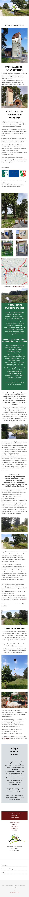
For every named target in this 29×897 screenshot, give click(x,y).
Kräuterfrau (23, 159)
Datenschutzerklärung (7, 869)
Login (2, 872)
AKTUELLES (14, 824)
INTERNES (14, 830)
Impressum (4, 865)
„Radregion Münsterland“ (19, 286)
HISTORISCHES (14, 828)
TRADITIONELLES (14, 826)
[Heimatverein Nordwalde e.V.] (14, 8)
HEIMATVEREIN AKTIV (14, 822)
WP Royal (14, 887)
